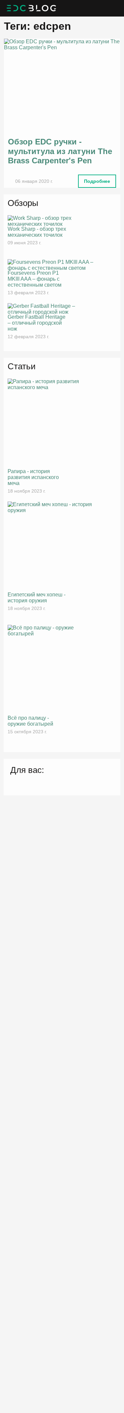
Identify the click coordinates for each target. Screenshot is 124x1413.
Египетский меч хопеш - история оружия (36, 597)
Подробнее (97, 181)
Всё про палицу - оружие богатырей (30, 721)
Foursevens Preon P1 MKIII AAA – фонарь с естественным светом (35, 279)
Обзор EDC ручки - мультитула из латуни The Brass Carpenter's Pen (60, 151)
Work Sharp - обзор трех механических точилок (37, 232)
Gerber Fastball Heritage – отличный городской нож (36, 323)
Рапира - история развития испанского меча (33, 477)
